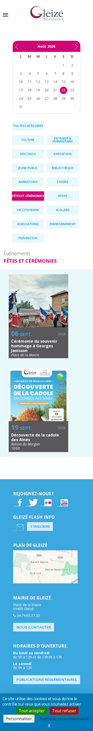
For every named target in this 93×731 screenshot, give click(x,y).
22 (63, 90)
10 (21, 81)
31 (21, 106)
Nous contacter (33, 627)
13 (47, 81)
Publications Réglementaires (46, 679)
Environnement (63, 224)
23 (72, 90)
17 (21, 90)
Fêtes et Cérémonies (28, 196)
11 (29, 81)
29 (63, 98)
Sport (62, 196)
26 (38, 98)
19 (38, 90)
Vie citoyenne (28, 210)
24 (21, 98)
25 (29, 98)
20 (47, 90)
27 (47, 98)
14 (55, 81)
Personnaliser (19, 718)
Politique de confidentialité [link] (64, 718)
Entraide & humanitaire (63, 139)
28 (55, 98)
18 (29, 90)
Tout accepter (32, 710)
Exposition (62, 154)
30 (72, 98)
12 (38, 81)
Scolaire (63, 210)
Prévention (27, 238)
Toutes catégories (28, 126)
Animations (27, 182)
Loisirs (62, 182)
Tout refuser (64, 710)
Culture (27, 140)
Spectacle (28, 154)
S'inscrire (40, 526)
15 (63, 81)
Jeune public (28, 168)
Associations (27, 224)
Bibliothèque (62, 168)
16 (72, 81)
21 (55, 90)
